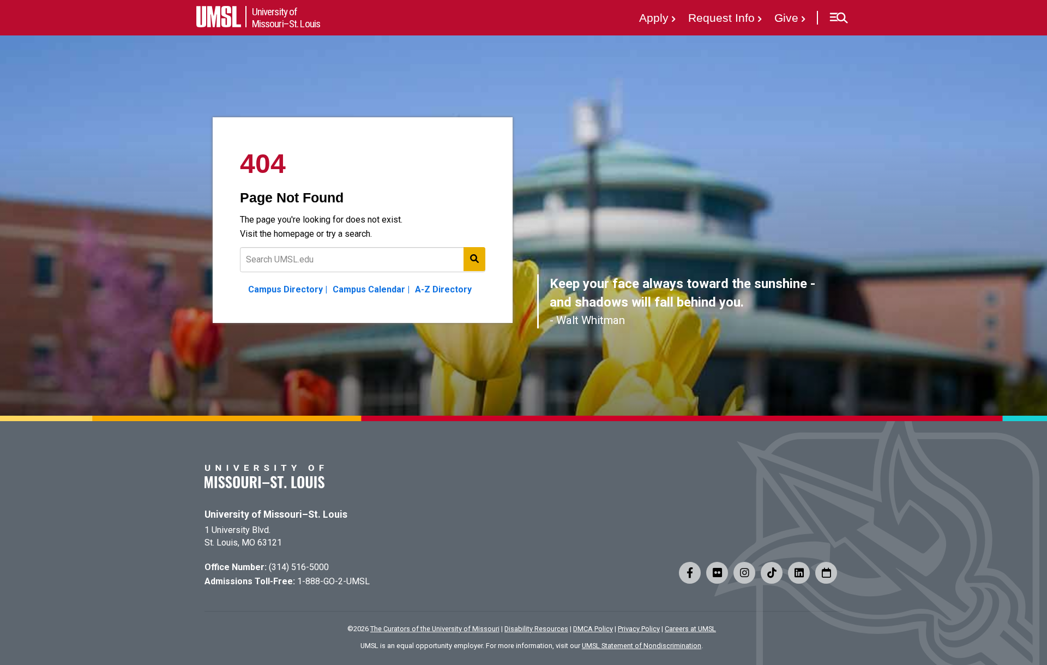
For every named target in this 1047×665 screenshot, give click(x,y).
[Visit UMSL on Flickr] (717, 573)
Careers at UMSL (690, 629)
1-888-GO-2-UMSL (333, 581)
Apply (654, 17)
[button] (838, 18)
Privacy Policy (639, 629)
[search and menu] (474, 259)
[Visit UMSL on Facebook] (690, 573)
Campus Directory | (287, 289)
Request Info (721, 17)
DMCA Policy (593, 629)
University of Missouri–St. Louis (275, 514)
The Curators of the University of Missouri (435, 629)
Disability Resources (536, 629)
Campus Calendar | (371, 289)
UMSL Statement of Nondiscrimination (641, 646)
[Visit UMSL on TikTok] (772, 573)
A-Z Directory (443, 289)
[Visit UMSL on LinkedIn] (799, 573)
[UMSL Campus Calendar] (826, 573)
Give (786, 17)
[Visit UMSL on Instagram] (744, 573)
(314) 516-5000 (299, 567)
